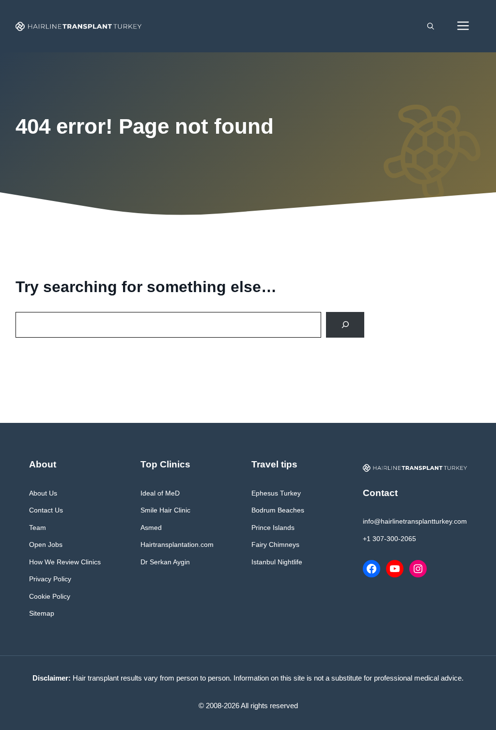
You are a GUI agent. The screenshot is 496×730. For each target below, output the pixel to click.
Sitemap (41, 613)
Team (37, 527)
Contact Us (46, 510)
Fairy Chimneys (275, 544)
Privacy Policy (50, 579)
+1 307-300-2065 (389, 539)
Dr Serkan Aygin (165, 562)
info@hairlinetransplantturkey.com (415, 521)
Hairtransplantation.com (177, 544)
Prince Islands (272, 527)
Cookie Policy (49, 596)
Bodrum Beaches (277, 510)
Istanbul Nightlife (276, 562)
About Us (43, 493)
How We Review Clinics (65, 562)
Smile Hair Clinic (165, 510)
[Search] (345, 325)
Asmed (151, 527)
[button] (431, 26)
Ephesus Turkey (276, 493)
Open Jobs (45, 544)
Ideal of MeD (160, 493)
